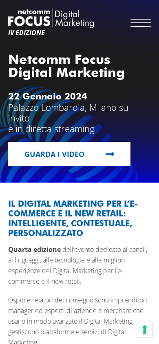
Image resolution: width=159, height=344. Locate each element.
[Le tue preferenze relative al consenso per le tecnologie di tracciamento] (144, 329)
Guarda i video (54, 154)
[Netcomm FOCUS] (51, 18)
